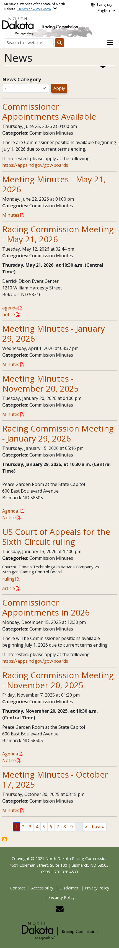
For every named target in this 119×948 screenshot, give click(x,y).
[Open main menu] (110, 42)
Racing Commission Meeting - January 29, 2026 (58, 433)
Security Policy (61, 897)
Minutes (10, 215)
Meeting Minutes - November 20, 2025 (40, 383)
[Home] (40, 25)
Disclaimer (69, 888)
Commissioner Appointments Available (49, 111)
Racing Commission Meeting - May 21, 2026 (58, 234)
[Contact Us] (60, 909)
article (8, 588)
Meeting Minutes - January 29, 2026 (53, 333)
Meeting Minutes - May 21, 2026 (54, 184)
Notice (9, 518)
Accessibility (42, 888)
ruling (8, 579)
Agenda (10, 511)
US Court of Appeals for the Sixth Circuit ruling (56, 536)
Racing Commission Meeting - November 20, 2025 (58, 680)
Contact (17, 888)
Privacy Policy (97, 888)
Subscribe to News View (4, 839)
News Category (21, 79)
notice (8, 314)
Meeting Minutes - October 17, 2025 (55, 779)
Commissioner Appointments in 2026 (46, 607)
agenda (10, 308)
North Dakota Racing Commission (76, 858)
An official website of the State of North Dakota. (34, 6)
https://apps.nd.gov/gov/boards (35, 165)
